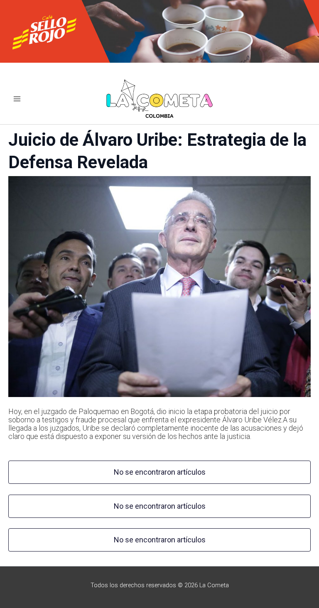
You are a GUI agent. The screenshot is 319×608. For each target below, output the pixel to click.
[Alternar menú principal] (17, 99)
